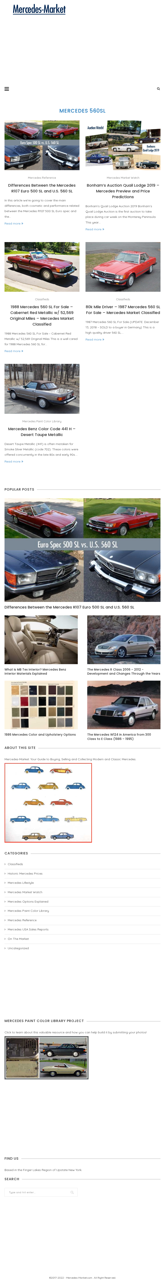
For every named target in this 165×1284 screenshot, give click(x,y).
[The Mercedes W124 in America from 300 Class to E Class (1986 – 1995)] (123, 705)
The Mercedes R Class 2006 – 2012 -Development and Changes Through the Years (123, 672)
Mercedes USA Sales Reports (28, 929)
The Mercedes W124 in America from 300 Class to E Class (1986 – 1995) (119, 737)
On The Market (18, 939)
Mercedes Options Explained (28, 901)
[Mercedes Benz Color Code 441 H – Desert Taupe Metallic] (42, 389)
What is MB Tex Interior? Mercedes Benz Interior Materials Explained (35, 672)
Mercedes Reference (42, 177)
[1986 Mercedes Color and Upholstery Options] (41, 705)
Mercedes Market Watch (123, 177)
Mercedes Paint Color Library (41, 421)
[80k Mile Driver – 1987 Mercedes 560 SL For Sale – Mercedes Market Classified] (123, 267)
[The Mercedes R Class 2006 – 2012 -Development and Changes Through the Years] (123, 639)
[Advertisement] (82, 47)
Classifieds (42, 299)
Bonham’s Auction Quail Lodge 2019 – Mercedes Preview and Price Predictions (123, 191)
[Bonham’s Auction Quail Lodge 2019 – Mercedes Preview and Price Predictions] (123, 145)
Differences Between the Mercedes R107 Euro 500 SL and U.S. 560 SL (69, 607)
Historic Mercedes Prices (25, 873)
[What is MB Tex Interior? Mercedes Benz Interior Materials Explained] (41, 639)
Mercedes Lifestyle (21, 883)
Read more (12, 223)
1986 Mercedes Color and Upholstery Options (40, 735)
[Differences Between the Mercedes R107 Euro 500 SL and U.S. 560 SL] (42, 145)
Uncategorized (18, 948)
